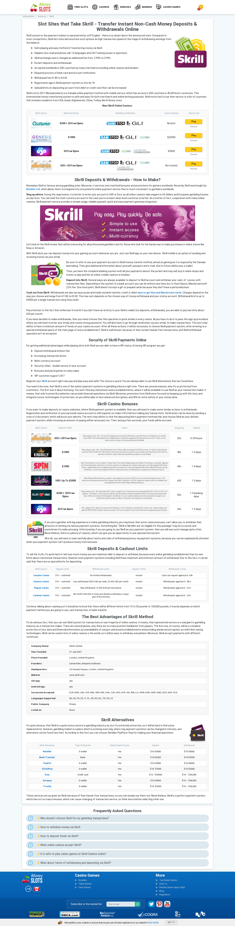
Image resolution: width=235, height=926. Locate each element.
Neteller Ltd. (33, 189)
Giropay (47, 780)
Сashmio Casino (41, 595)
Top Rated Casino (168, 880)
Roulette (82, 880)
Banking (147, 7)
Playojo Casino (41, 588)
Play (193, 121)
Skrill (44, 381)
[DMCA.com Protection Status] (69, 914)
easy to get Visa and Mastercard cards (159, 292)
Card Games (84, 887)
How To (163, 883)
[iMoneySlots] (40, 7)
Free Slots (81, 7)
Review (193, 126)
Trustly (47, 786)
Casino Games (171, 7)
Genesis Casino (41, 581)
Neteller (47, 751)
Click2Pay (47, 769)
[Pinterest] (159, 904)
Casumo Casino (41, 575)
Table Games (85, 883)
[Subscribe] (137, 904)
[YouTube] (167, 904)
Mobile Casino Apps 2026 (172, 887)
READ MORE (153, 923)
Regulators (164, 894)
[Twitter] (151, 904)
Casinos (104, 7)
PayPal (47, 763)
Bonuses (125, 7)
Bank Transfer (47, 757)
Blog (161, 891)
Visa (47, 774)
